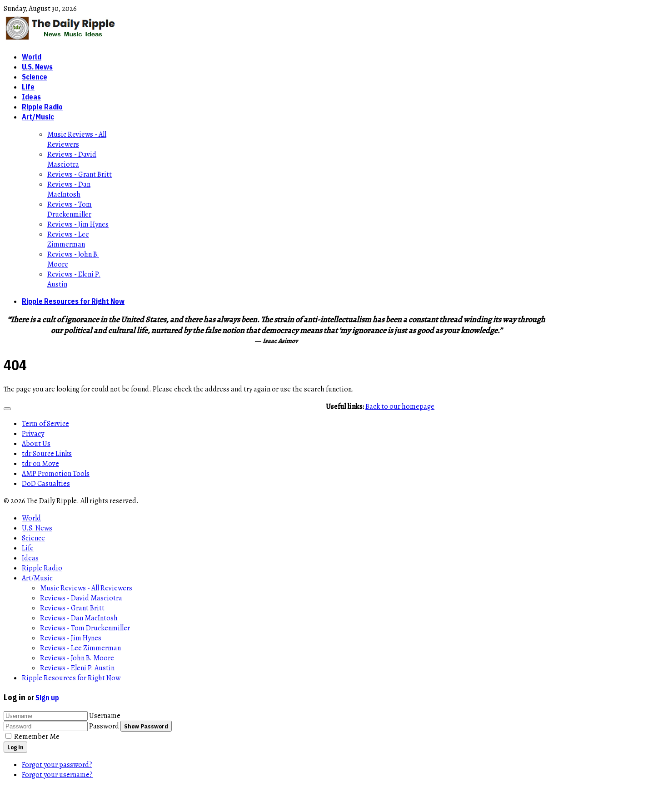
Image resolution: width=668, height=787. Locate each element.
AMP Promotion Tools (56, 474)
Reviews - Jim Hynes (78, 224)
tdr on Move (40, 464)
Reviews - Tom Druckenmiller (69, 209)
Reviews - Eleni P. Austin (77, 668)
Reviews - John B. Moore (77, 658)
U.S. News (37, 66)
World (31, 56)
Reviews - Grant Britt (79, 174)
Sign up (47, 697)
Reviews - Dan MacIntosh (68, 189)
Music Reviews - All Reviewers (76, 139)
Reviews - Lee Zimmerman (68, 239)
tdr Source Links (47, 454)
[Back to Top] (7, 408)
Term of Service (45, 424)
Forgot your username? (57, 775)
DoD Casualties (46, 484)
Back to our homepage (399, 406)
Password (104, 726)
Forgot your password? (57, 765)
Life (28, 86)
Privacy (33, 434)
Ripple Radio (42, 106)
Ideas (31, 96)
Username (104, 716)
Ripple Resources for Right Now (73, 301)
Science (34, 76)
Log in (15, 747)
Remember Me (37, 737)
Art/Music (38, 116)
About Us (36, 444)
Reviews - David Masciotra (71, 159)
